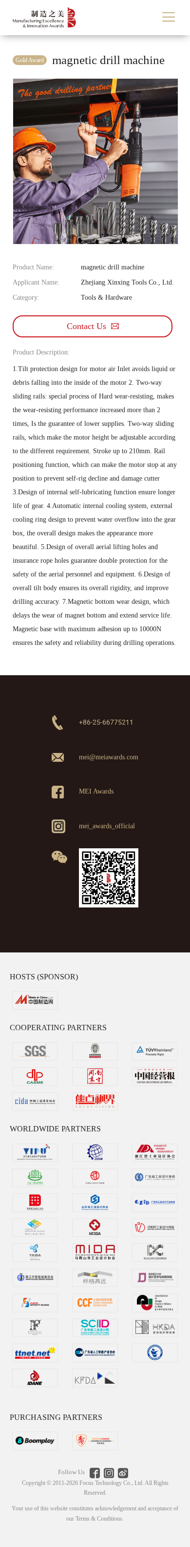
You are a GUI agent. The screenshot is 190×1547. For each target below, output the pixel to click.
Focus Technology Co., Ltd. (112, 1483)
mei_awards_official (107, 826)
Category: (26, 297)
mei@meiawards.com (108, 757)
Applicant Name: (36, 282)
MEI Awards (96, 791)
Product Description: (41, 352)
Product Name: (33, 267)
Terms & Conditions (99, 1518)
